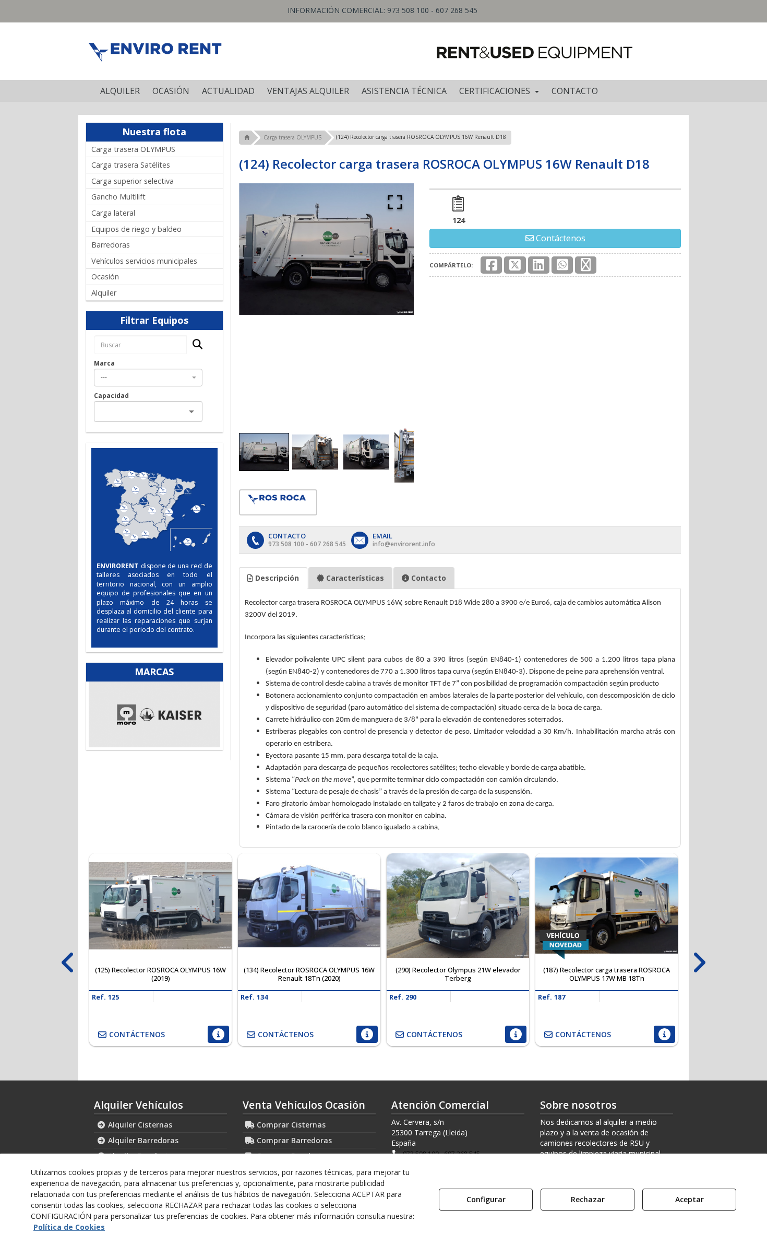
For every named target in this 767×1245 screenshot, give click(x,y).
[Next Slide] (391, 300)
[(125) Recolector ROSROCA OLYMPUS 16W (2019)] (160, 905)
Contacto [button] (427, 578)
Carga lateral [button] (113, 213)
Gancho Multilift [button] (118, 197)
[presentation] (68, 962)
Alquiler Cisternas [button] (139, 1125)
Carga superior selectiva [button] (132, 181)
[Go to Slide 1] (264, 452)
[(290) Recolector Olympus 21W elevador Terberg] (458, 905)
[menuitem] (120, 91)
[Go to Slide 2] (315, 451)
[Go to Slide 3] (366, 451)
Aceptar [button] (689, 1199)
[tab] (273, 578)
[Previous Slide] (262, 300)
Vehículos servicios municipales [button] (144, 261)
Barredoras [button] (110, 245)
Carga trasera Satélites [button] (130, 165)
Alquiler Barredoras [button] (142, 1140)
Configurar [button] (486, 1199)
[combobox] (148, 377)
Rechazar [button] (588, 1199)
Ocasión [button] (105, 276)
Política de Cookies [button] (69, 1227)
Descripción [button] (276, 578)
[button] (154, 51)
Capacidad (111, 395)
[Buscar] (194, 345)
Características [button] (354, 578)
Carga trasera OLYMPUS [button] (133, 149)
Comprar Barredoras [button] (293, 1140)
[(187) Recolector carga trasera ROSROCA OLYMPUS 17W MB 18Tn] (606, 905)
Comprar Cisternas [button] (290, 1125)
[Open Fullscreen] (395, 202)
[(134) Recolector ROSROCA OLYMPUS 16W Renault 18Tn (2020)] (309, 905)
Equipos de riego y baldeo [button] (136, 229)
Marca (104, 363)
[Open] (191, 411)
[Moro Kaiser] (154, 714)
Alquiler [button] (103, 293)
